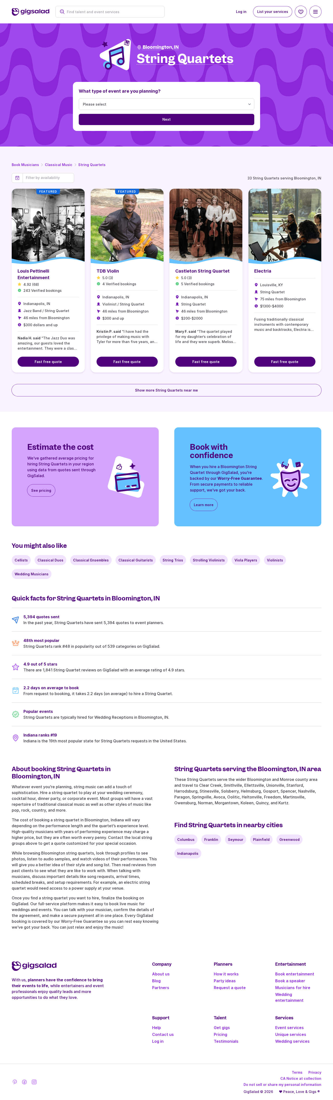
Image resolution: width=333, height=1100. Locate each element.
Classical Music (58, 165)
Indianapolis (187, 853)
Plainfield (261, 839)
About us (161, 974)
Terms (297, 1072)
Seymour (235, 839)
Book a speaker (290, 980)
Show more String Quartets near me (166, 390)
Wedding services (292, 1041)
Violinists (275, 560)
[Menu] (315, 12)
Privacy (314, 1072)
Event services (289, 1027)
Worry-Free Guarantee (239, 478)
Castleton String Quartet (202, 271)
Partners (160, 987)
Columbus (186, 839)
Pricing (220, 1034)
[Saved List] (301, 12)
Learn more (204, 505)
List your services (272, 12)
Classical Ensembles (91, 560)
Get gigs (222, 1027)
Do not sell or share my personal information (282, 1084)
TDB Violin (108, 271)
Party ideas (225, 980)
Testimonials (226, 1041)
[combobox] (112, 11)
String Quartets (92, 165)
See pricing (41, 490)
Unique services (290, 1034)
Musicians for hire (292, 987)
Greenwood (289, 839)
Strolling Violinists (209, 560)
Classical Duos (50, 560)
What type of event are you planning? (120, 91)
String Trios (173, 560)
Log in (241, 12)
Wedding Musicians (32, 574)
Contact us (163, 1034)
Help (156, 1027)
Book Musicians (25, 165)
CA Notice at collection (300, 1078)
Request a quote (230, 987)
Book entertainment (294, 974)
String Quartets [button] (185, 58)
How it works (226, 974)
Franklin (211, 839)
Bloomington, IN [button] (161, 47)
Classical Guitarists (135, 560)
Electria (262, 271)
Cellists (21, 560)
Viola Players (246, 560)
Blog (156, 980)
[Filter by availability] (48, 177)
